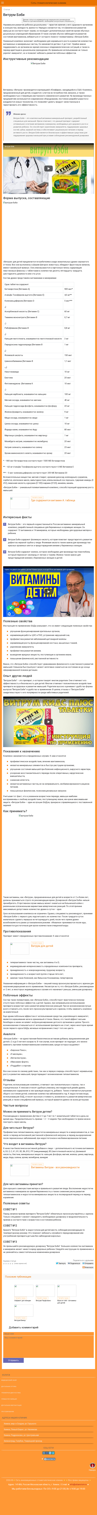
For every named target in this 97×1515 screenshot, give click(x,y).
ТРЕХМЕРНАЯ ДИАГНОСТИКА (11, 1393)
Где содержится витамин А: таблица (53, 500)
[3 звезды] (8, 1263)
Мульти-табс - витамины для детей (66, 1302)
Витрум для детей (42, 945)
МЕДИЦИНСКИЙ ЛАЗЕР (9, 1380)
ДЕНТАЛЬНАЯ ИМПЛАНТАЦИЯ (11, 1405)
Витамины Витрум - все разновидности (55, 1167)
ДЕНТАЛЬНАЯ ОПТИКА (8, 1386)
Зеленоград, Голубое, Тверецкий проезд (23, 1441)
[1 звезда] (4, 1263)
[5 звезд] (13, 1263)
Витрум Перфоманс (43, 1300)
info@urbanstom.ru (78, 1484)
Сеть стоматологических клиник (48, 2)
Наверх (92, 1470)
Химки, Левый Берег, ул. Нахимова (20, 1429)
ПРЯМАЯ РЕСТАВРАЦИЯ (9, 1399)
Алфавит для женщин (22, 1300)
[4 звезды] (11, 1263)
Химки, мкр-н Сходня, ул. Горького (20, 1423)
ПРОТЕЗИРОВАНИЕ (7, 1411)
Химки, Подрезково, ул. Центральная (21, 1435)
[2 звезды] (6, 1263)
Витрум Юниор (20, 1320)
